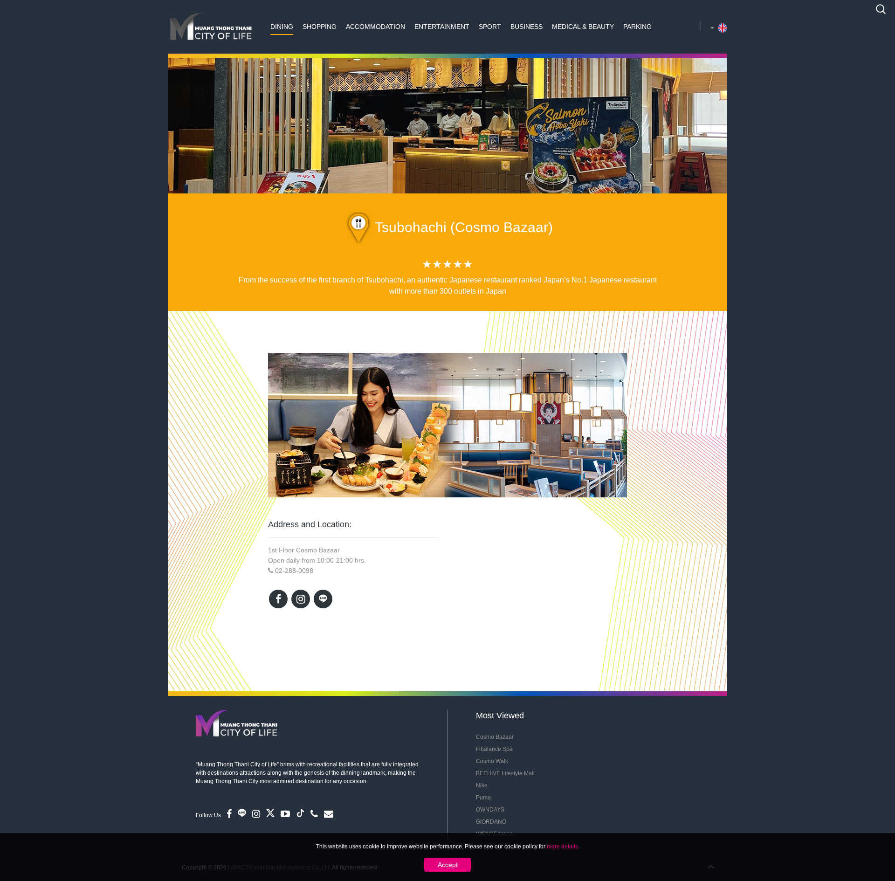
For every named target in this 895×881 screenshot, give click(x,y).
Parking (637, 26)
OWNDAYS (490, 809)
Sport (490, 26)
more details (562, 846)
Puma (483, 797)
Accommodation (375, 26)
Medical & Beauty (583, 26)
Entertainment (441, 26)
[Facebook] (278, 599)
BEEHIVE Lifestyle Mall (505, 773)
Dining (281, 26)
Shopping (320, 26)
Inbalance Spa (494, 749)
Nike (482, 785)
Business (526, 26)
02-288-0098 (294, 570)
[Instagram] (300, 599)
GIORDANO (491, 822)
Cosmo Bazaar (495, 737)
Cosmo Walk (492, 761)
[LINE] (323, 599)
